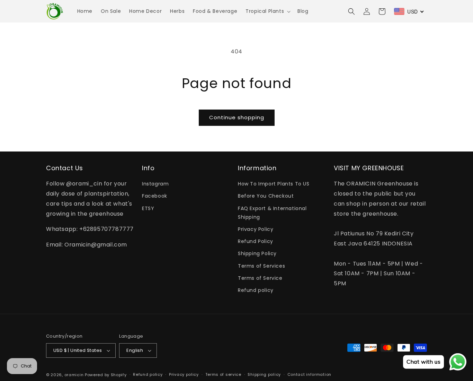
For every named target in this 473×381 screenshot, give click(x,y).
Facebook (154, 195)
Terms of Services (261, 265)
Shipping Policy (257, 253)
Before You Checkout (266, 195)
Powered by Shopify (106, 375)
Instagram (155, 183)
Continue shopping (236, 117)
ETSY (148, 208)
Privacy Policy (255, 229)
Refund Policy (255, 241)
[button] (267, 11)
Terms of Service (260, 278)
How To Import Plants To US (274, 183)
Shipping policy (264, 374)
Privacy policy (184, 374)
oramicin (74, 375)
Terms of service (223, 374)
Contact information (309, 374)
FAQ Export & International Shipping (272, 212)
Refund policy (256, 290)
